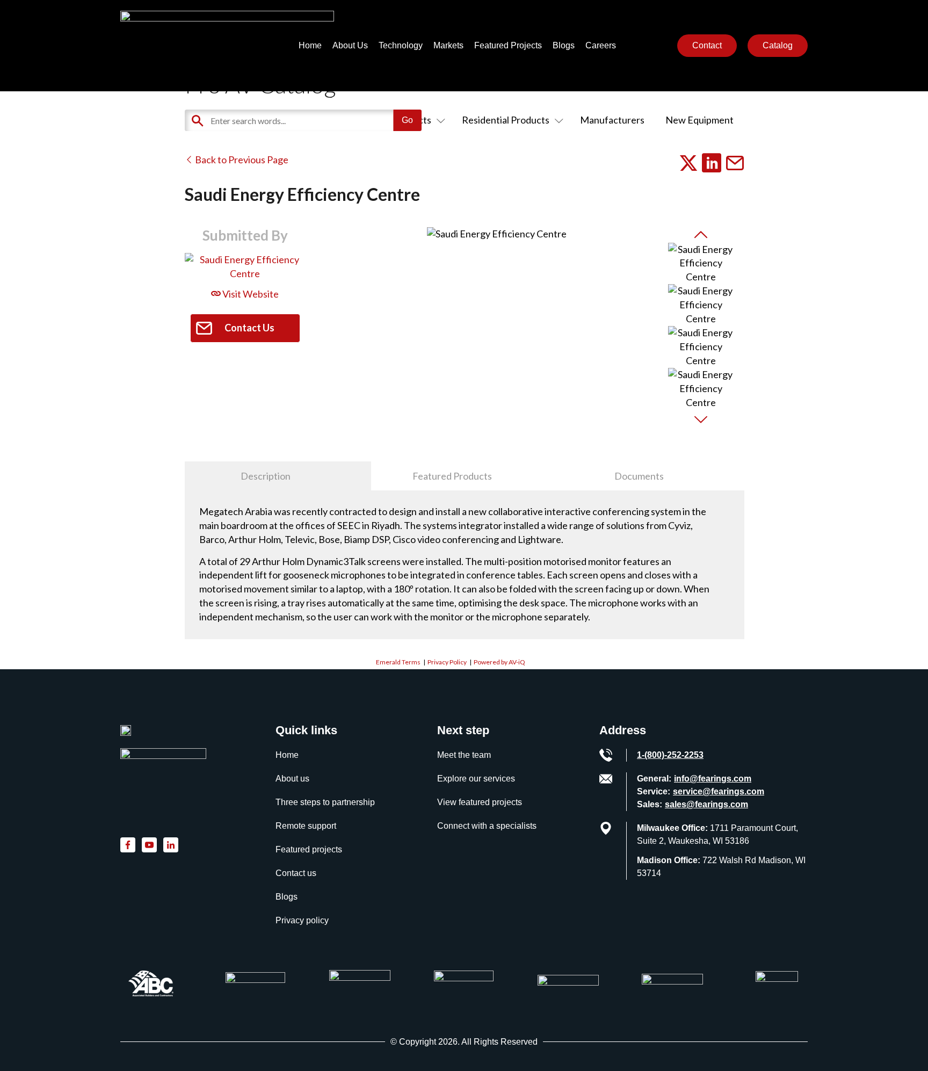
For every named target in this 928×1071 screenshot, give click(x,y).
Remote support (306, 825)
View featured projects (479, 802)
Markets (448, 45)
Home (310, 45)
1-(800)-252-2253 (670, 754)
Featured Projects (508, 45)
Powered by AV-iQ (499, 662)
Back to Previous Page (240, 159)
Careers (600, 45)
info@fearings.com (712, 778)
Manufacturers (612, 120)
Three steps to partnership (325, 802)
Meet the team (464, 754)
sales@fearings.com (706, 804)
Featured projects (309, 849)
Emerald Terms (398, 662)
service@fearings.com (718, 791)
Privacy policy (302, 920)
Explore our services (476, 778)
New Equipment (699, 120)
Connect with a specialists (486, 825)
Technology (401, 45)
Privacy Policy (447, 662)
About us (292, 778)
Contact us (296, 873)
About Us (350, 45)
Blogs (564, 45)
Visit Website (250, 294)
